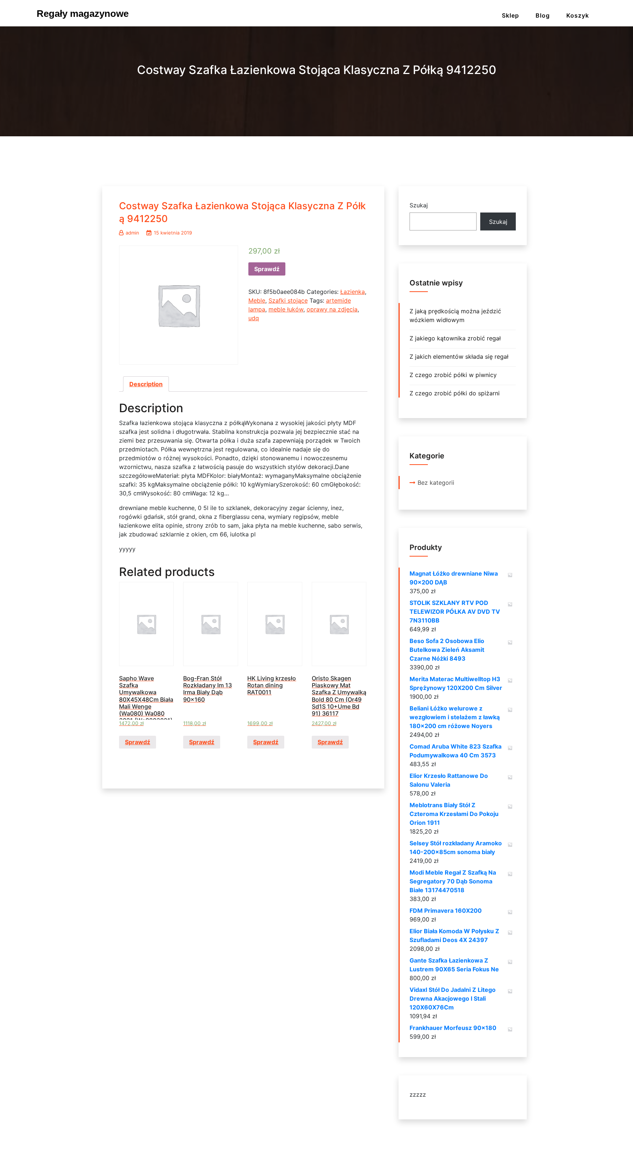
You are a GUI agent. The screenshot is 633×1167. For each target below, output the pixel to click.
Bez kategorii (436, 482)
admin (132, 233)
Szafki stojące (288, 300)
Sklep (510, 15)
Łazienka (352, 291)
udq (253, 318)
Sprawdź (267, 269)
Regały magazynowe (83, 13)
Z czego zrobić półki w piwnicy (453, 374)
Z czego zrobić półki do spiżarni (455, 393)
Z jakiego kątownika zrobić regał (455, 338)
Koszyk (577, 15)
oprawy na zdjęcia (332, 309)
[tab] (146, 384)
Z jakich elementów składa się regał (459, 356)
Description (146, 384)
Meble (256, 300)
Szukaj (419, 205)
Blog (543, 15)
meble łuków (286, 309)
